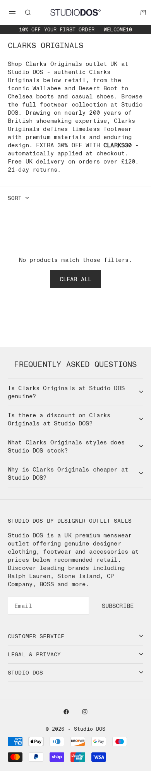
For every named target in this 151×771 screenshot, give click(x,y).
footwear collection (73, 104)
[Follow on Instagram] (85, 712)
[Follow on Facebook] (66, 712)
